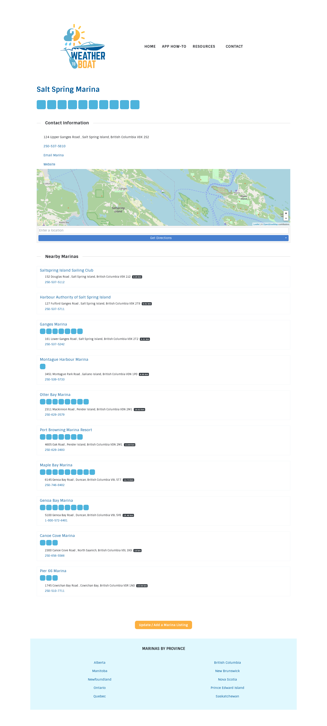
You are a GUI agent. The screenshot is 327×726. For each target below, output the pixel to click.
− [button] (286, 218)
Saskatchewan (227, 696)
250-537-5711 (55, 309)
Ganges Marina (53, 324)
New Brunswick (227, 671)
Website (49, 164)
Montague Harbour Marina (64, 359)
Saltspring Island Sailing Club (66, 270)
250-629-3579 (55, 414)
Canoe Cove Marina (57, 535)
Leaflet (256, 224)
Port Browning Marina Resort (66, 430)
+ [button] (286, 213)
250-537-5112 (55, 282)
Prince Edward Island (227, 687)
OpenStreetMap (270, 224)
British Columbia (227, 662)
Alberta (99, 662)
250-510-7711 (55, 591)
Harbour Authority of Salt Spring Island (75, 297)
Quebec (99, 696)
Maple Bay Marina (56, 465)
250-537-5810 (54, 146)
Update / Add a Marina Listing (163, 625)
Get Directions (161, 238)
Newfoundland (99, 679)
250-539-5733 (55, 379)
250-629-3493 (55, 450)
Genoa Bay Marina (56, 500)
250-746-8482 (55, 485)
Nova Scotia (227, 679)
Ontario (100, 687)
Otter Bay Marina (55, 394)
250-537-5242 (55, 344)
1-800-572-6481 (56, 520)
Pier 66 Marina (53, 571)
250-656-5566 (55, 555)
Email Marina (54, 155)
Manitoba (99, 671)
